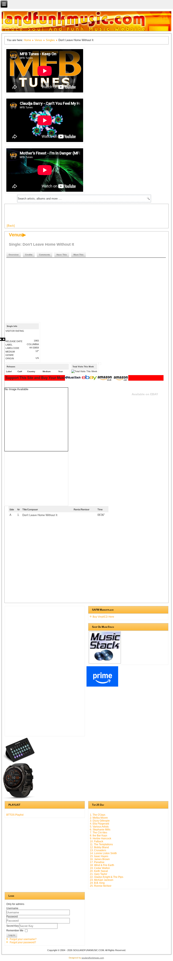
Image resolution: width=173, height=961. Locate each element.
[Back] (11, 225)
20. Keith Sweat (99, 871)
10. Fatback (96, 841)
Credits (28, 254)
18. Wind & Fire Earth (102, 865)
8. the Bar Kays (98, 835)
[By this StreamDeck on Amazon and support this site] (19, 761)
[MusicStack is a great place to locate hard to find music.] (73, 378)
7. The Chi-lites (98, 832)
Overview (14, 254)
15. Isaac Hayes (99, 856)
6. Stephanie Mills (100, 829)
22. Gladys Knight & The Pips (106, 877)
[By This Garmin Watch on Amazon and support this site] (19, 798)
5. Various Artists (99, 826)
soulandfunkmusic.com (93, 958)
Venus (38, 40)
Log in (12, 935)
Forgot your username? (23, 939)
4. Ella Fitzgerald (99, 823)
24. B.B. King (97, 882)
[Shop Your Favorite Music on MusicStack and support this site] (105, 661)
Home (27, 40)
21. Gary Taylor (98, 874)
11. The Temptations (101, 844)
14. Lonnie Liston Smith (103, 853)
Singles (50, 40)
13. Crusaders (98, 850)
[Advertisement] (83, 215)
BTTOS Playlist (14, 814)
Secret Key (12, 925)
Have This (62, 254)
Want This (78, 254)
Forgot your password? (23, 942)
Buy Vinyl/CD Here (103, 616)
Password (12, 916)
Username (12, 908)
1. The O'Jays (97, 814)
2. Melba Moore (99, 817)
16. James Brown (100, 859)
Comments (44, 254)
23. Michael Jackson (101, 879)
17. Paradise (97, 862)
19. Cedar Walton (100, 868)
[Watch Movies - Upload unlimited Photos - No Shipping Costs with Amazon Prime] (102, 685)
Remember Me (14, 930)
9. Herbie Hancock (100, 838)
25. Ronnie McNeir (100, 885)
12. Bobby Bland (99, 847)
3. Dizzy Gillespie (100, 820)
